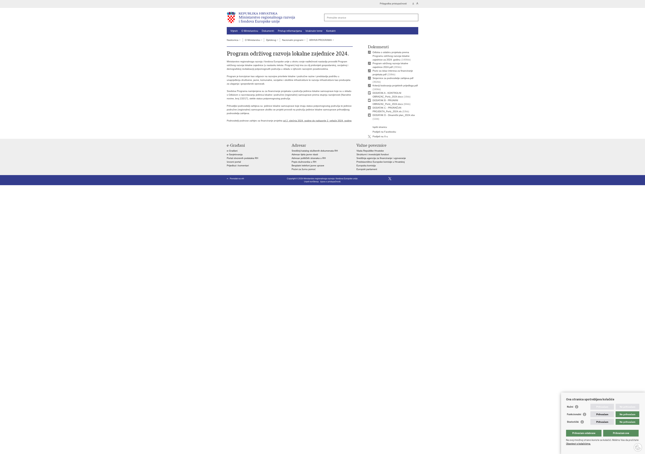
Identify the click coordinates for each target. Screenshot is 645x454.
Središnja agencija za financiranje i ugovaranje (381, 158)
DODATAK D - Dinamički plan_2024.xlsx (394, 115)
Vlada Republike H (366, 150)
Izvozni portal (234, 161)
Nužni (570, 406)
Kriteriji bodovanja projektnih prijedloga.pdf (395, 85)
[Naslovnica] (274, 18)
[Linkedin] (416, 178)
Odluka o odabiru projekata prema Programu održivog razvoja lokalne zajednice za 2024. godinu (391, 56)
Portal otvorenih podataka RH (242, 158)
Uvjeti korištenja (311, 181)
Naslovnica (232, 40)
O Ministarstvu (249, 30)
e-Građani (232, 150)
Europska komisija (366, 165)
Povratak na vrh (237, 178)
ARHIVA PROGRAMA (320, 40)
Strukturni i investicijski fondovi (372, 154)
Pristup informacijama (290, 30)
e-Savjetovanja (235, 154)
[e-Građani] (241, 4)
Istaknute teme (314, 30)
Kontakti (331, 30)
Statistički (573, 422)
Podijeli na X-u (380, 136)
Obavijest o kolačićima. (578, 443)
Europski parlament (366, 169)
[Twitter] (389, 178)
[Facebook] (384, 178)
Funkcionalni (574, 414)
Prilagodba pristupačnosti (393, 3)
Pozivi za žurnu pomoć (304, 169)
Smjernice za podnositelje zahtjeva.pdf (393, 78)
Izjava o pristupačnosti (330, 181)
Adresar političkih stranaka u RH (309, 158)
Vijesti (234, 30)
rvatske (380, 150)
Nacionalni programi (292, 40)
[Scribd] (405, 178)
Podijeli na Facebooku (384, 131)
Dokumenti (268, 30)
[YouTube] (395, 178)
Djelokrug (271, 40)
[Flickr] (400, 178)
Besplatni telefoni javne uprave (308, 165)
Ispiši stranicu (380, 127)
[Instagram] (411, 178)
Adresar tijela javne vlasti (305, 154)
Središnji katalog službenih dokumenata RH (315, 150)
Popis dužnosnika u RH (304, 161)
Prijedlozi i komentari (238, 165)
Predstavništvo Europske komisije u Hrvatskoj (380, 161)
